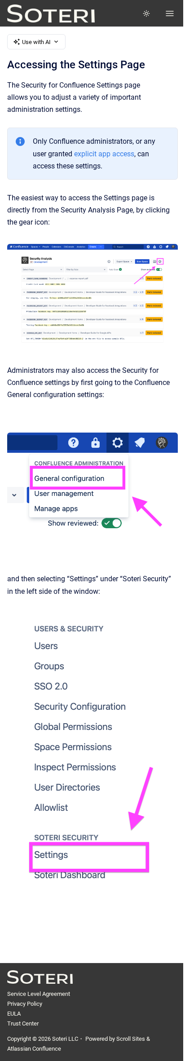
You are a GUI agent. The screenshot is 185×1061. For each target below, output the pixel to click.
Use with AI (36, 42)
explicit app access (104, 154)
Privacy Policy (24, 1003)
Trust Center (23, 1023)
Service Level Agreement (38, 993)
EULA (14, 1013)
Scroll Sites (130, 1038)
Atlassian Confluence (34, 1048)
